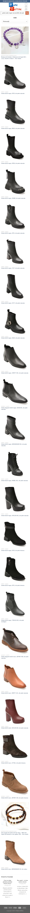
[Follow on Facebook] (26, 4)
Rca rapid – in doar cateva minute (22, 881)
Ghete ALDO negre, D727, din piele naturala (13, 303)
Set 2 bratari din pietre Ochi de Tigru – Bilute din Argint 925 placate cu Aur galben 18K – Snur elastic (14, 833)
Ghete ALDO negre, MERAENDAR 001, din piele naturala (14, 445)
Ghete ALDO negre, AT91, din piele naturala (12, 233)
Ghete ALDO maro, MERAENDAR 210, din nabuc (14, 869)
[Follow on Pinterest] (26, 9)
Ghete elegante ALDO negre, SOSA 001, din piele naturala (14, 408)
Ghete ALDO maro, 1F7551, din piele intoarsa (13, 763)
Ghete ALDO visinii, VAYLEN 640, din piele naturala (14, 728)
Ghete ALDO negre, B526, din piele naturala (12, 128)
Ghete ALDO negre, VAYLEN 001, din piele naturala (14, 515)
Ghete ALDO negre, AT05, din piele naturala (12, 93)
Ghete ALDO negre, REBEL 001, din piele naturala (14, 480)
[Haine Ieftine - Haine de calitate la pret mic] (15, 7)
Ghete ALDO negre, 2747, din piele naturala (12, 268)
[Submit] (27, 13)
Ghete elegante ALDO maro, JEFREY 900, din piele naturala (14, 657)
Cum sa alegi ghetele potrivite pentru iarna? (7, 882)
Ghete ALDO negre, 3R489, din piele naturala (13, 198)
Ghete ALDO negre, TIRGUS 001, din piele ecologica (12, 621)
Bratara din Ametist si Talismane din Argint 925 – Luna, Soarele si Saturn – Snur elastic (14, 57)
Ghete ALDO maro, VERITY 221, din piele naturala (14, 693)
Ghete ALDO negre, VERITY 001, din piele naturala (14, 373)
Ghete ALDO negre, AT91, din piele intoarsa (12, 585)
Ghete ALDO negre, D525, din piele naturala (13, 338)
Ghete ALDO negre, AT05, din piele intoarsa (12, 550)
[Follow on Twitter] (26, 6)
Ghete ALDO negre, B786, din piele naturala (12, 163)
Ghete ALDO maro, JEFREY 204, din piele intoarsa (14, 798)
